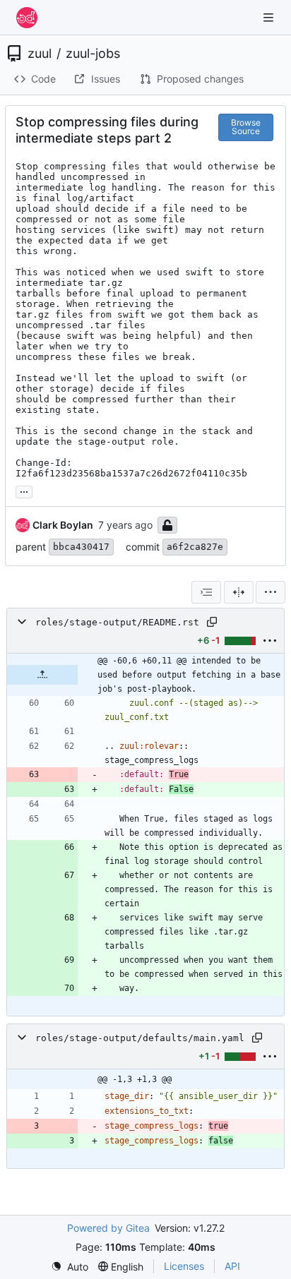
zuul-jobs (93, 54)
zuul (40, 54)
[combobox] (206, 592)
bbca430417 (81, 546)
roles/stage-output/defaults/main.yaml (139, 1038)
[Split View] (239, 592)
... (24, 490)
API (232, 1266)
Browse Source (246, 126)
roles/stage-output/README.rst (117, 622)
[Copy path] (212, 622)
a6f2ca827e (195, 546)
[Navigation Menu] (270, 17)
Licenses (184, 1266)
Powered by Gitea (108, 1228)
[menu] (270, 592)
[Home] (27, 17)
